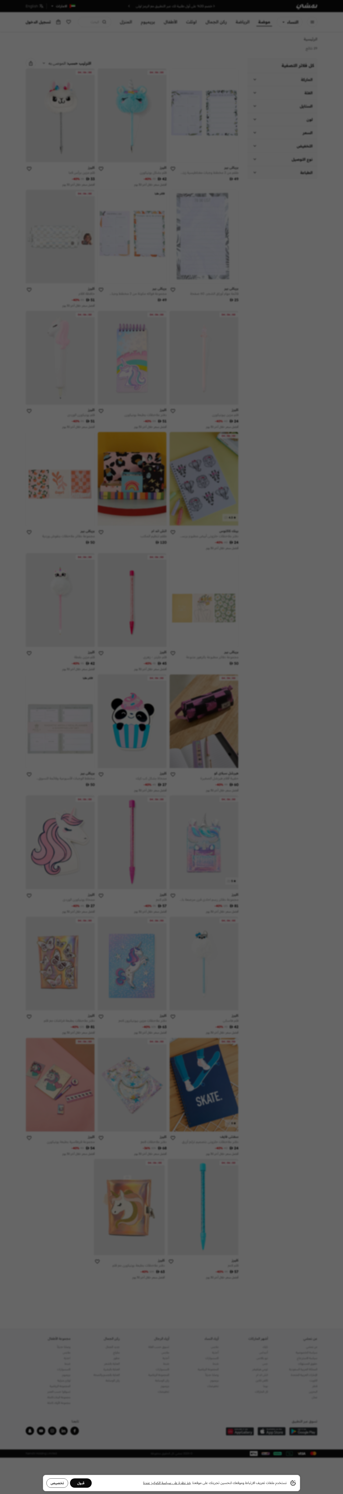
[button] (171, 747)
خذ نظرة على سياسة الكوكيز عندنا (167, 1483)
